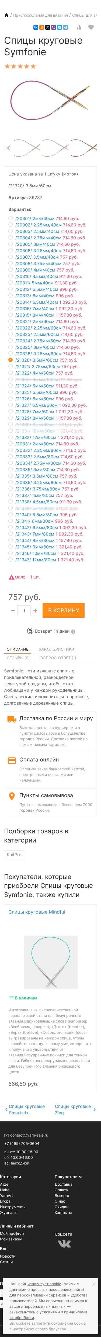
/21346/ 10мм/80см (49, 553)
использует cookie (44, 1283)
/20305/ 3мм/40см (47, 244)
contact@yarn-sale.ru (29, 1135)
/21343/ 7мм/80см (49, 534)
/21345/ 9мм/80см (48, 547)
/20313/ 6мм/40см (44, 295)
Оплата (61, 1190)
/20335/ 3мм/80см (47, 469)
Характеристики (56, 649)
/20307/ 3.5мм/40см (46, 257)
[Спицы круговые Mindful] (51, 962)
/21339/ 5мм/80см (46, 508)
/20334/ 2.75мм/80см (50, 463)
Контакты (63, 1212)
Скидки (61, 1206)
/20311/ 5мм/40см (46, 282)
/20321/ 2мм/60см (47, 321)
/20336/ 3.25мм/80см (50, 482)
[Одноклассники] (41, 27)
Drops (5, 1201)
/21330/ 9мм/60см (48, 424)
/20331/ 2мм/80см (47, 443)
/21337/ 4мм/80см (44, 495)
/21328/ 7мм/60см (49, 411)
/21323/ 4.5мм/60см (48, 379)
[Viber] (53, 27)
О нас (60, 1201)
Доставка (63, 1184)
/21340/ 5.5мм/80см (46, 514)
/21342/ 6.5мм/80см (51, 527)
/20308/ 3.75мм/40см (47, 263)
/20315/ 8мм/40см (48, 315)
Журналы (9, 1212)
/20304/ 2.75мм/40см (50, 237)
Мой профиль (12, 1233)
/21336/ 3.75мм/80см (47, 489)
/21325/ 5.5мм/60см (46, 392)
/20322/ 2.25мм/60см (50, 328)
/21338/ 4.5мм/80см (48, 501)
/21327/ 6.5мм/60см (51, 405)
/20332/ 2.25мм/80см (50, 450)
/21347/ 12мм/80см (49, 559)
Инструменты (13, 1206)
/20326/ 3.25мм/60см (50, 353)
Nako (4, 1190)
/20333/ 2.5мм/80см (49, 456)
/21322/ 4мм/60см (44, 373)
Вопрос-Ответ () (58, 657)
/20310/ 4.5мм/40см (48, 276)
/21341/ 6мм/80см (44, 521)
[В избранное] (91, 27)
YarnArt (6, 1195)
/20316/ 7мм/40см (49, 308)
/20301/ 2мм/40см (47, 218)
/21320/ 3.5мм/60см (46, 360)
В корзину (63, 610)
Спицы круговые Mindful (36, 912)
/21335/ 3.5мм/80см (46, 476)
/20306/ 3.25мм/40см (50, 250)
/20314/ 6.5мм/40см (51, 302)
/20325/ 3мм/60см (47, 347)
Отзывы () (18, 657)
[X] (47, 27)
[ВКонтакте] (35, 27)
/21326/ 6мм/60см (44, 398)
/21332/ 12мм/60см (49, 437)
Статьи (6, 1261)
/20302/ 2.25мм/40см (50, 225)
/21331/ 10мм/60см (49, 431)
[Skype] (59, 27)
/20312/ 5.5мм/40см (46, 289)
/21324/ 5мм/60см (46, 386)
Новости (7, 1256)
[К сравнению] (79, 27)
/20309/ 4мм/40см (44, 270)
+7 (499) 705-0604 (21, 1143)
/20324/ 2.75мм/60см (50, 340)
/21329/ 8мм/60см (48, 418)
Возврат (62, 1195)
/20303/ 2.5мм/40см (49, 231)
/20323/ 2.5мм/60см (49, 334)
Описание (17, 649)
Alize (4, 1184)
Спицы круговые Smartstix (27, 1109)
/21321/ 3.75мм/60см (47, 366)
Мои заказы (11, 1239)
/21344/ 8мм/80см (48, 540)
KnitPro (14, 854)
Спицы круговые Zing (73, 1109)
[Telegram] (65, 27)
